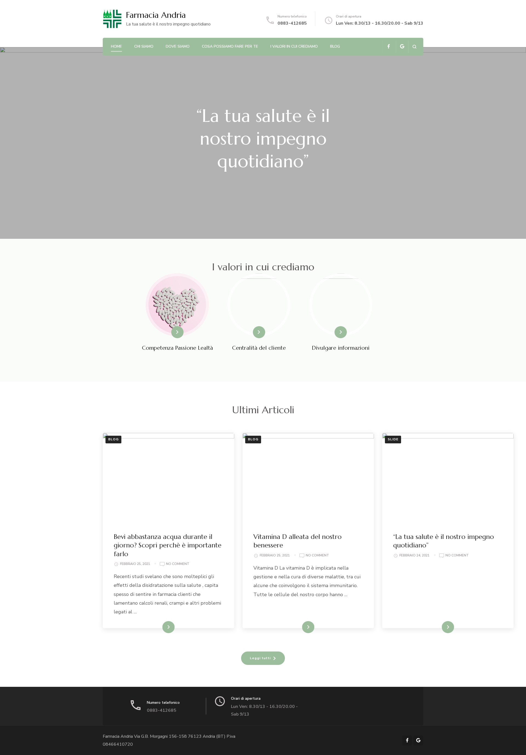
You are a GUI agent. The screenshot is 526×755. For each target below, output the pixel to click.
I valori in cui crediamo (294, 46)
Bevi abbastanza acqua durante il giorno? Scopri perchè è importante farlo (167, 545)
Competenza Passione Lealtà (177, 348)
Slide (393, 439)
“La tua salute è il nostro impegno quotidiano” (263, 138)
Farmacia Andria (156, 15)
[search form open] (414, 47)
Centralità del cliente (259, 348)
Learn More (168, 332)
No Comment (177, 564)
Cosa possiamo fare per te (230, 46)
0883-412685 (292, 23)
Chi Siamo (143, 46)
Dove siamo (178, 46)
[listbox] (263, 143)
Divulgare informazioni (341, 348)
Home (116, 46)
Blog (335, 46)
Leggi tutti (260, 658)
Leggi (163, 627)
